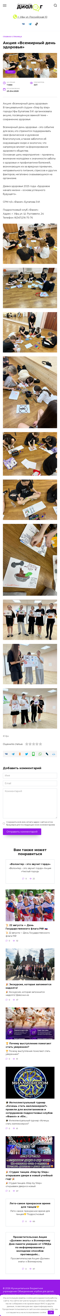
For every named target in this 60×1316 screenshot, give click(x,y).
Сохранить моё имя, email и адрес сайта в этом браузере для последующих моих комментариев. (30, 823)
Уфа (7, 736)
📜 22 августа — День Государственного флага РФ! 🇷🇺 (27, 927)
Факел (10, 72)
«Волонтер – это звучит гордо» (30, 864)
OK (50, 1312)
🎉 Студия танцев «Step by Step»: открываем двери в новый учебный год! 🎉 (29, 1175)
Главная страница (12, 37)
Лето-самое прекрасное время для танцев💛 (30, 1205)
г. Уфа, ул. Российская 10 (32, 17)
